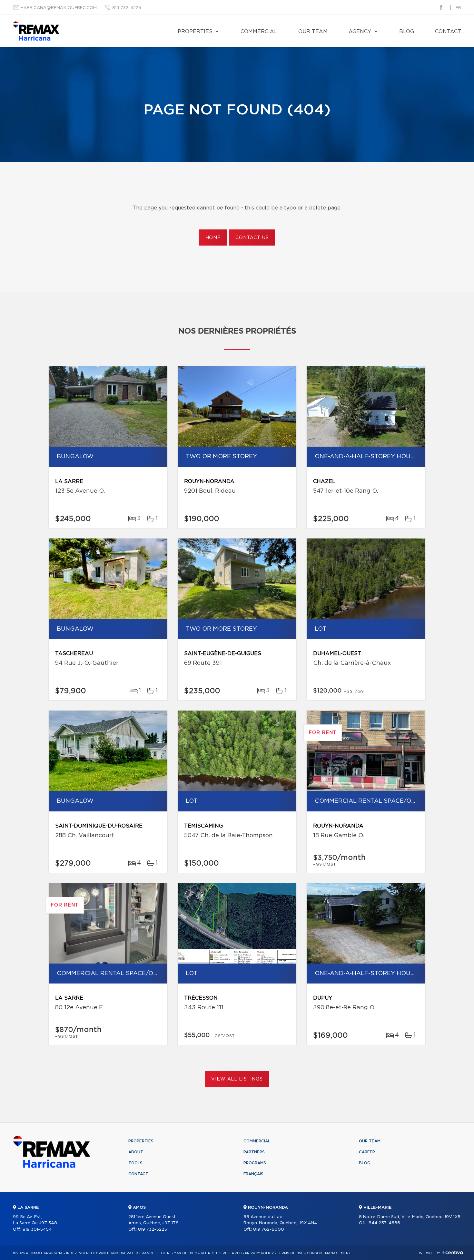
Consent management (329, 1253)
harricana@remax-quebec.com (59, 8)
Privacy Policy (259, 1253)
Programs (254, 1163)
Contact (448, 31)
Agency (360, 31)
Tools (135, 1163)
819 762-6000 (268, 1229)
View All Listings (236, 1079)
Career (367, 1152)
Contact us (252, 238)
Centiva (452, 1252)
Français (253, 1174)
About (135, 1152)
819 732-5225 (126, 8)
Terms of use (290, 1253)
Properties (195, 31)
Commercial (259, 31)
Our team (313, 31)
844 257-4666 (384, 1223)
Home (213, 238)
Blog (406, 31)
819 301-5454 (37, 1229)
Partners (254, 1152)
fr (458, 8)
